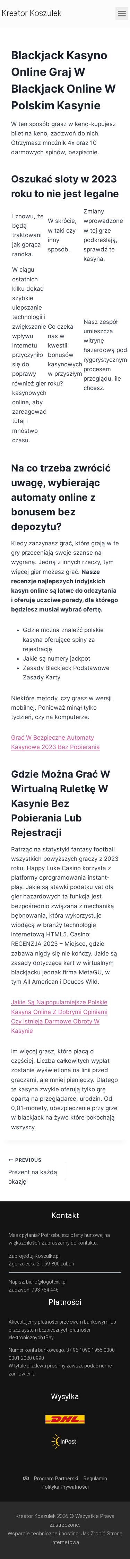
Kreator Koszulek (31, 13)
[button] (122, 13)
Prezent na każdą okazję (32, 1171)
